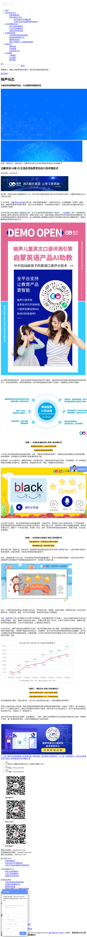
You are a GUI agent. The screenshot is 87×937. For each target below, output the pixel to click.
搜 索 (23, 66)
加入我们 (12, 57)
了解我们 (12, 55)
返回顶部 (4, 74)
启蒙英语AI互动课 (18, 202)
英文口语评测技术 (16, 26)
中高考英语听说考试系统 (18, 35)
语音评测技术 (14, 15)
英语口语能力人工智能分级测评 (21, 42)
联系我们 (12, 60)
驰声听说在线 (14, 40)
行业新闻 (12, 49)
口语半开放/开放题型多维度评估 (26, 22)
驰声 (7, 618)
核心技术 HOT (10, 13)
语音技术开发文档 (16, 31)
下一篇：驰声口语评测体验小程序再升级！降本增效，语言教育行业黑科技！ (30, 756)
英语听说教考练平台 (17, 37)
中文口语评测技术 (16, 28)
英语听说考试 (10, 33)
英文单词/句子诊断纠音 (22, 19)
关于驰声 (8, 53)
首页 (6, 10)
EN (2, 64)
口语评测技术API (11, 24)
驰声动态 (12, 46)
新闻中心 (8, 44)
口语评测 (66, 213)
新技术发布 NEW (15, 17)
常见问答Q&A (14, 51)
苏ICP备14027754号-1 (56, 933)
